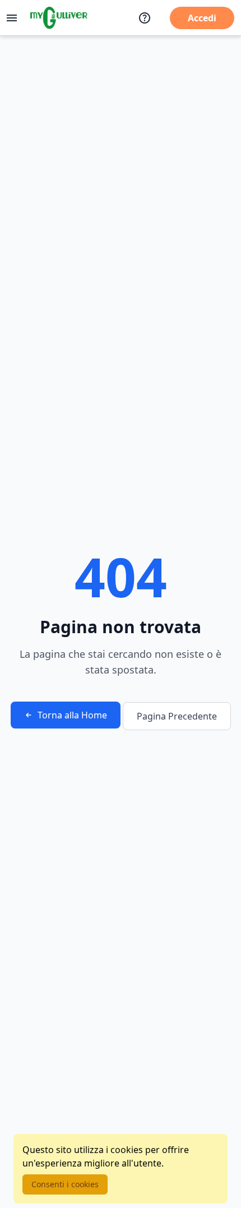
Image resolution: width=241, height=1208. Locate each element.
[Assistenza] (144, 18)
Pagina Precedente (177, 716)
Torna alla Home (72, 715)
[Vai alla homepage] (58, 18)
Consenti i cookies (65, 1184)
